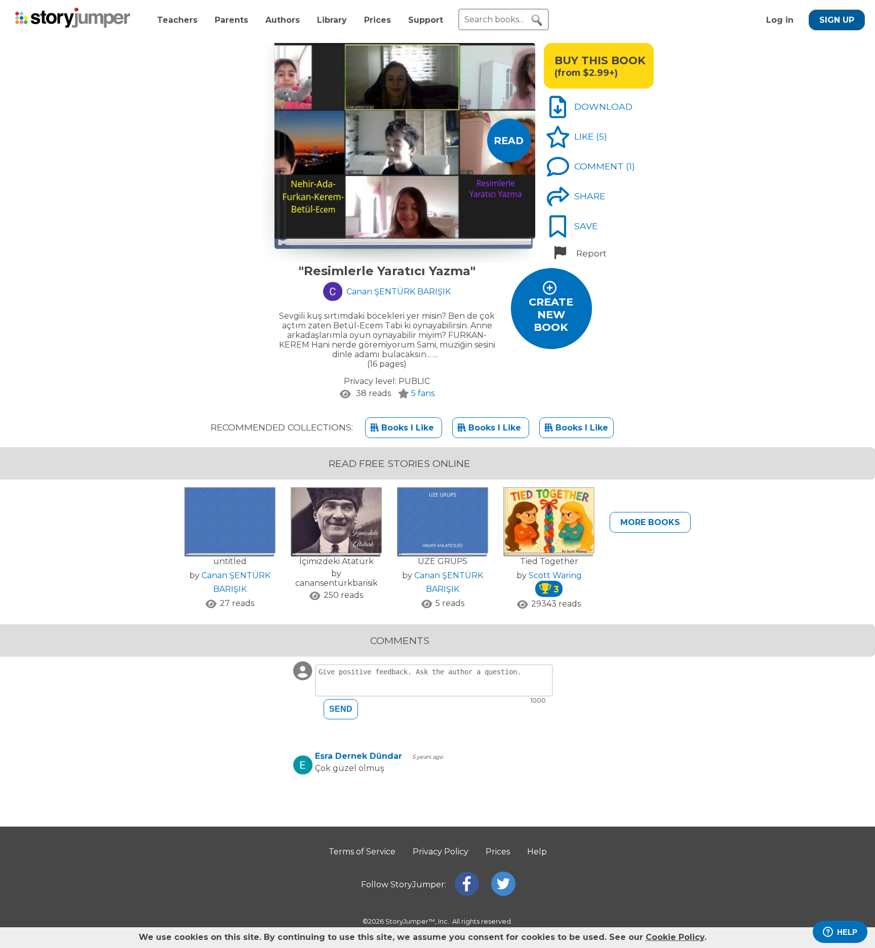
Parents (231, 20)
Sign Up (836, 20)
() (601, 136)
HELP (847, 932)
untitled (230, 561)
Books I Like (407, 428)
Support (425, 20)
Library (332, 20)
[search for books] (537, 20)
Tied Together (549, 561)
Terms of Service (362, 851)
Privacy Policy (440, 851)
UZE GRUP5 (442, 561)
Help (537, 851)
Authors (282, 20)
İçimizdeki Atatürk (336, 561)
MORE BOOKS (650, 522)
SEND (340, 709)
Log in (779, 20)
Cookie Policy (675, 937)
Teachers (177, 20)
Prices (377, 20)
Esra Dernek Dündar (358, 756)
